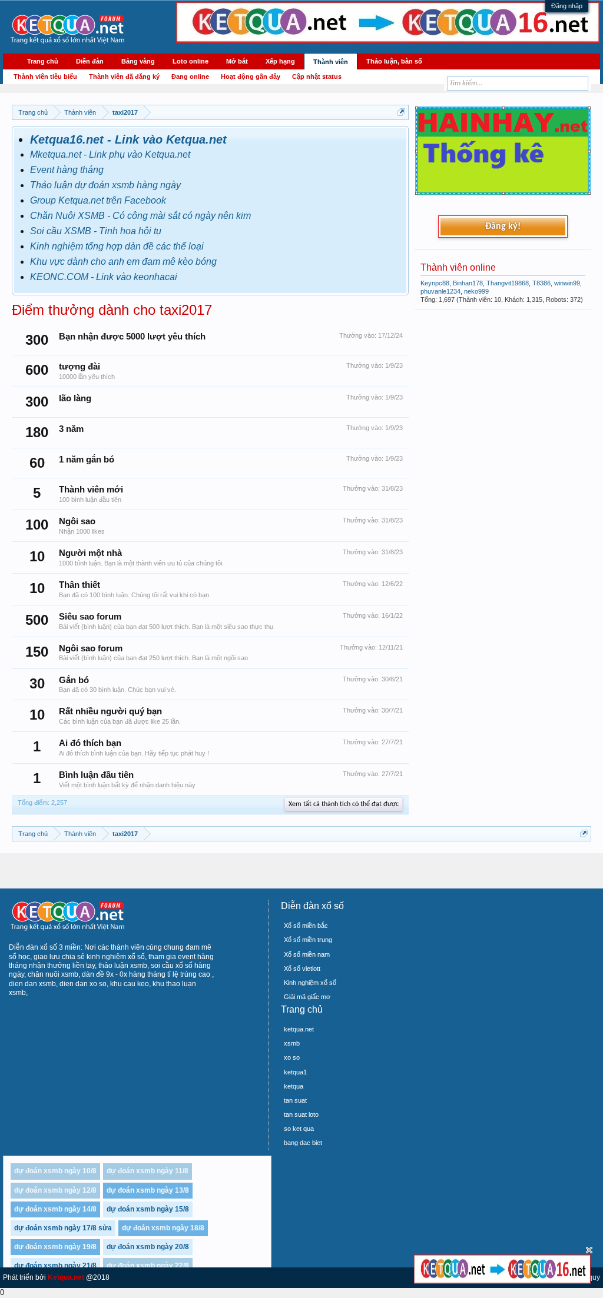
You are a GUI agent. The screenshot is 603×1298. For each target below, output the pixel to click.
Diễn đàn (90, 61)
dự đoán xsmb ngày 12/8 (55, 1190)
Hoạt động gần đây (250, 76)
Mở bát (237, 61)
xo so (292, 1057)
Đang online (190, 76)
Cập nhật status (317, 76)
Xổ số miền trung (308, 939)
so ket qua (299, 1128)
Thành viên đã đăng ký (124, 76)
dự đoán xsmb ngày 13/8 (148, 1190)
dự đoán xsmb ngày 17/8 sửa (63, 1228)
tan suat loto (301, 1114)
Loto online (190, 61)
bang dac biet (303, 1142)
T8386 (541, 283)
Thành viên (330, 61)
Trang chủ (42, 61)
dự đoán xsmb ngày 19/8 (55, 1247)
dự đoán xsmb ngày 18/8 (163, 1228)
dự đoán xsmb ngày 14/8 (55, 1209)
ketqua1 (295, 1072)
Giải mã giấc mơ (307, 996)
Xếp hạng (280, 61)
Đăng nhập (566, 5)
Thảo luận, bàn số (394, 61)
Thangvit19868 (507, 283)
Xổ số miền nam (307, 954)
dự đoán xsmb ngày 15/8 (148, 1209)
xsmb (292, 1043)
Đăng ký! (503, 226)
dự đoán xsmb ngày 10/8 (55, 1171)
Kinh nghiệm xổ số (310, 982)
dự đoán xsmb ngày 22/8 (148, 1266)
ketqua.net (299, 1029)
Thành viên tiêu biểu (45, 76)
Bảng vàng (138, 61)
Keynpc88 (434, 283)
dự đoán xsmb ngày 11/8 (147, 1171)
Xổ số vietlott (302, 968)
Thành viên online (458, 267)
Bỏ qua (589, 1250)
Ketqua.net (66, 1277)
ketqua (293, 1086)
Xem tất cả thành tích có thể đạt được (344, 804)
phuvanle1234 (440, 291)
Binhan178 (468, 283)
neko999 (476, 291)
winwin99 (567, 283)
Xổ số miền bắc (306, 925)
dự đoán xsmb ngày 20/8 (148, 1247)
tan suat (295, 1100)
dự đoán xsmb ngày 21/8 (55, 1266)
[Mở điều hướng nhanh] (401, 112)
